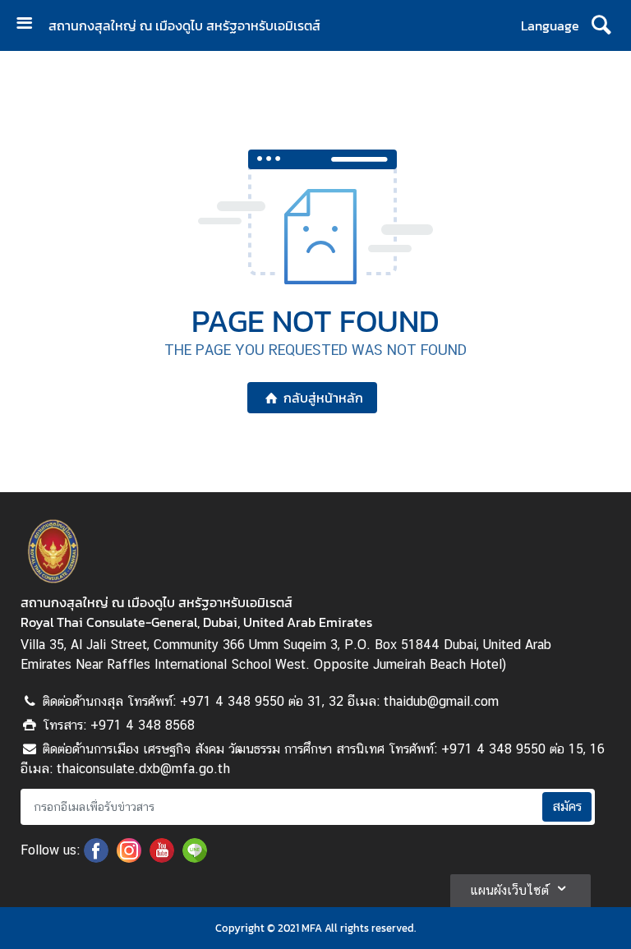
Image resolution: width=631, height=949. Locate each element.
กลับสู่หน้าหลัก (323, 398)
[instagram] (129, 858)
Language (550, 25)
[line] (194, 858)
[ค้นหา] (601, 25)
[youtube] (161, 858)
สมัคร (567, 806)
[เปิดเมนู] (30, 25)
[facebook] (96, 858)
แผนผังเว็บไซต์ (509, 890)
